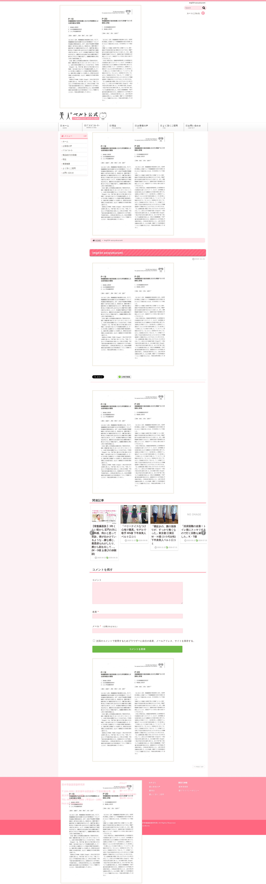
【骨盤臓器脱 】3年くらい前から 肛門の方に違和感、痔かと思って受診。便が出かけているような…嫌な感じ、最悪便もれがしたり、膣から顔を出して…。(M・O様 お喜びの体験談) (104, 540)
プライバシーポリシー (190, 791)
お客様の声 (142, 126)
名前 (94, 612)
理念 (116, 126)
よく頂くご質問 (170, 126)
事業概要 (66, 164)
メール (95, 626)
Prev (92, 532)
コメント (97, 580)
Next (203, 532)
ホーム (66, 126)
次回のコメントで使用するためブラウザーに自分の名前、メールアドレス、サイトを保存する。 (145, 641)
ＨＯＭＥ (125, 787)
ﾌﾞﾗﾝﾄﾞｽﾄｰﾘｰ (93, 126)
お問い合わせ (194, 126)
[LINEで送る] (124, 376)
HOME (98, 240)
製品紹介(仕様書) (70, 155)
